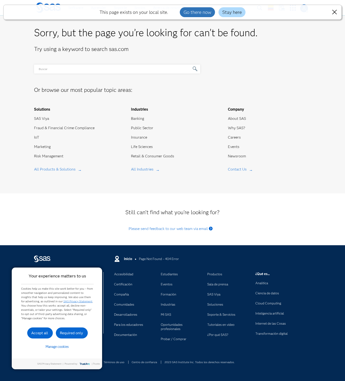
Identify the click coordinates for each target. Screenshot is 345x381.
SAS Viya (41, 118)
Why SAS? (236, 128)
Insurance (139, 137)
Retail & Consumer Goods (152, 156)
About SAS (237, 118)
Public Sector (142, 128)
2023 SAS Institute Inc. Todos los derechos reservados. (200, 362)
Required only (71, 333)
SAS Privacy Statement (77, 301)
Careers (234, 137)
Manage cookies (57, 347)
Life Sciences (142, 146)
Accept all (39, 333)
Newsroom (237, 156)
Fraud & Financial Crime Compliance (64, 128)
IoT (36, 137)
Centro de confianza (144, 362)
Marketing (42, 146)
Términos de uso (114, 362)
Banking (137, 118)
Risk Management (48, 156)
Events (233, 146)
